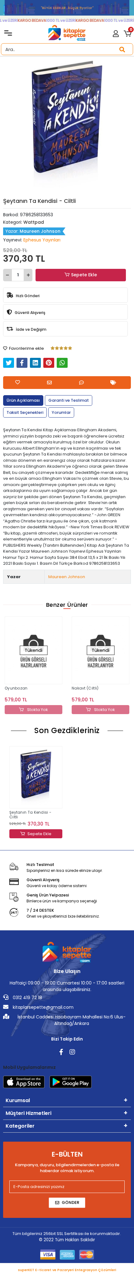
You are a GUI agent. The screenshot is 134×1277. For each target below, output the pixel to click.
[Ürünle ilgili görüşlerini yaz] (83, 382)
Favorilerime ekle (26, 348)
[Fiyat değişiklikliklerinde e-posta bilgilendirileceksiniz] (115, 382)
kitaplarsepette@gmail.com (43, 1007)
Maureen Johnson (66, 577)
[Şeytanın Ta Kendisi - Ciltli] (36, 777)
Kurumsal (18, 1100)
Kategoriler (20, 1126)
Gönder (70, 1202)
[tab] (23, 400)
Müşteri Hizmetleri (28, 1113)
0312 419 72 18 (27, 997)
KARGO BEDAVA (29, 20)
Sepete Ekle (84, 275)
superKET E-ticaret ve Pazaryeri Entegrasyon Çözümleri (67, 1269)
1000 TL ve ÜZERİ (58, 20)
